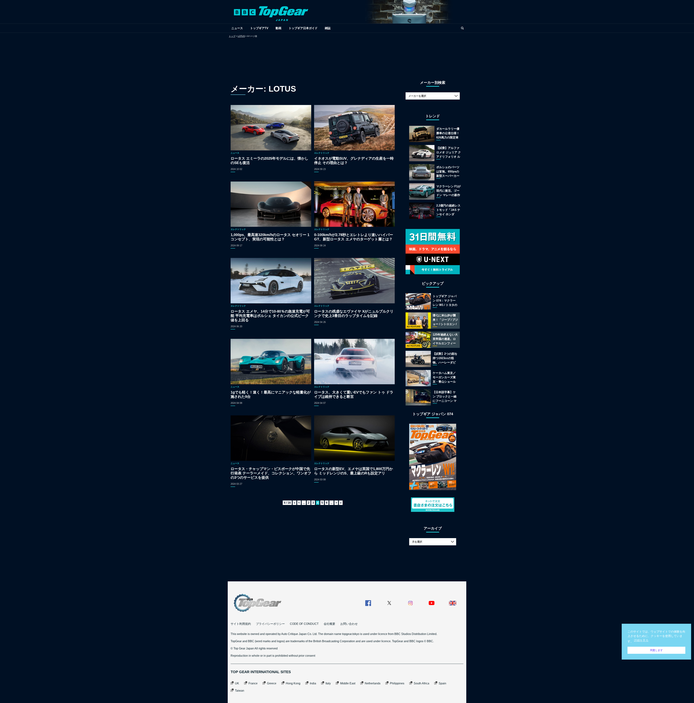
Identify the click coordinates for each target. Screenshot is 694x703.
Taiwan (239, 690)
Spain (442, 683)
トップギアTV (259, 28)
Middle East (347, 683)
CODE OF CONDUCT (304, 623)
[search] (462, 28)
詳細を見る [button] (641, 640)
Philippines (397, 683)
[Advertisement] (347, 55)
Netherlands (372, 683)
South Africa (421, 683)
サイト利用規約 (241, 623)
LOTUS (241, 36)
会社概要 (329, 623)
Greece (271, 683)
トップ (232, 36)
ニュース (237, 28)
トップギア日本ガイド (303, 28)
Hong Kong (293, 683)
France (253, 683)
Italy (328, 683)
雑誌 (328, 28)
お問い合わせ (349, 623)
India (313, 683)
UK (237, 683)
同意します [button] (656, 650)
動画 (278, 28)
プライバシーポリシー (270, 623)
